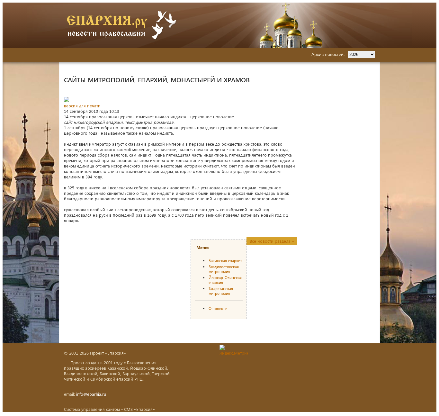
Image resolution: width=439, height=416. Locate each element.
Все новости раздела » (272, 241)
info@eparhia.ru (91, 394)
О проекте (218, 308)
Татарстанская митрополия (221, 291)
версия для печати (82, 105)
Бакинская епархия (225, 260)
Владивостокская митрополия (224, 269)
